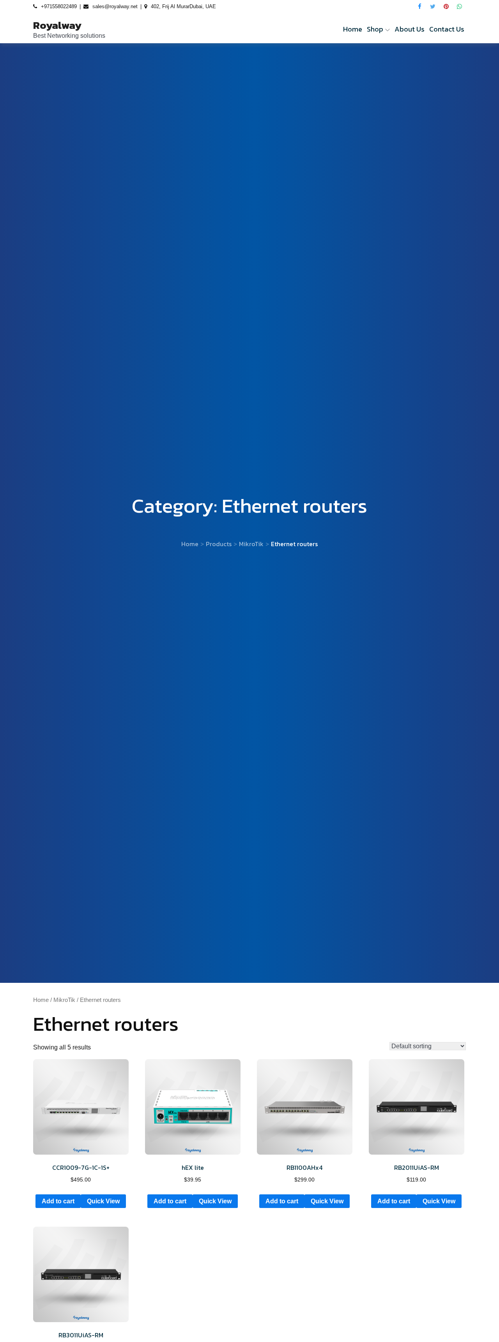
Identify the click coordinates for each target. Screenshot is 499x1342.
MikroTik (64, 1000)
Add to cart (58, 1201)
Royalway (57, 25)
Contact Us (446, 29)
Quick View (103, 1201)
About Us (410, 29)
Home (352, 29)
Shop (375, 29)
